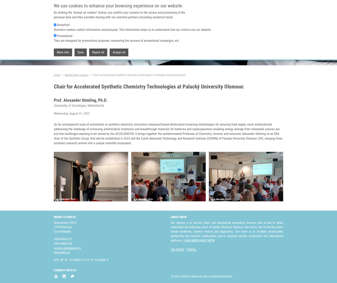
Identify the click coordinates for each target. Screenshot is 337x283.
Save (81, 52)
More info (63, 52)
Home (57, 75)
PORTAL (192, 250)
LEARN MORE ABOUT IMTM (199, 240)
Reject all (98, 52)
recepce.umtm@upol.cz (67, 248)
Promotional (65, 36)
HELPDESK (177, 250)
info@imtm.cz (62, 252)
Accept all (119, 52)
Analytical (63, 25)
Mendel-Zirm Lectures (76, 75)
